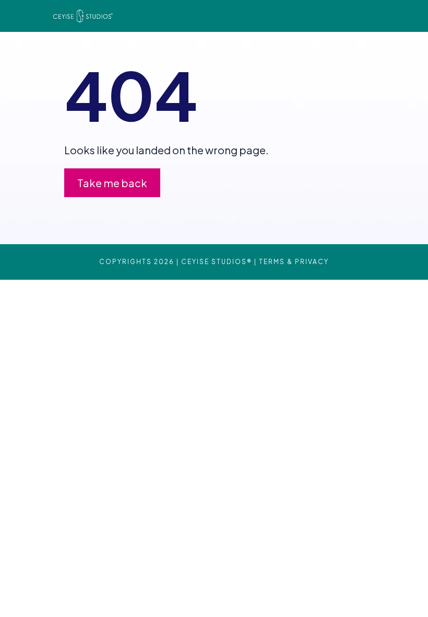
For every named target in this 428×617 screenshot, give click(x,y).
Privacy (312, 262)
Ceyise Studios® (216, 262)
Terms (272, 262)
